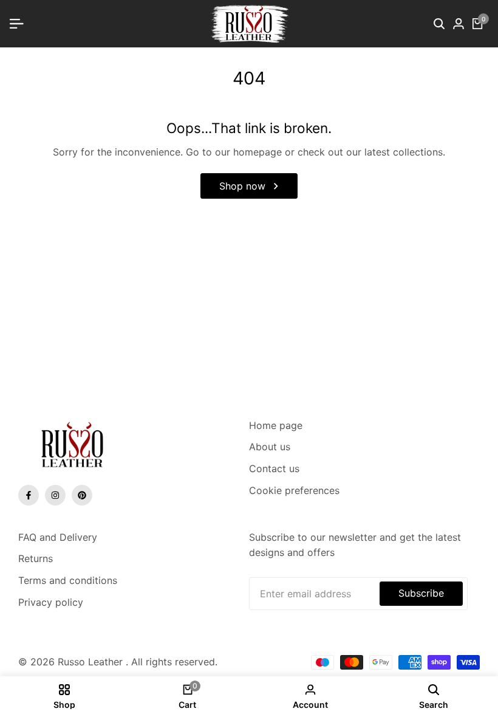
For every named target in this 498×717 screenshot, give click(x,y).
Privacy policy (50, 602)
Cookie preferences (294, 490)
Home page (275, 425)
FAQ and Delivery (57, 537)
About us (269, 447)
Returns (35, 558)
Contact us (274, 468)
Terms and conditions (67, 580)
